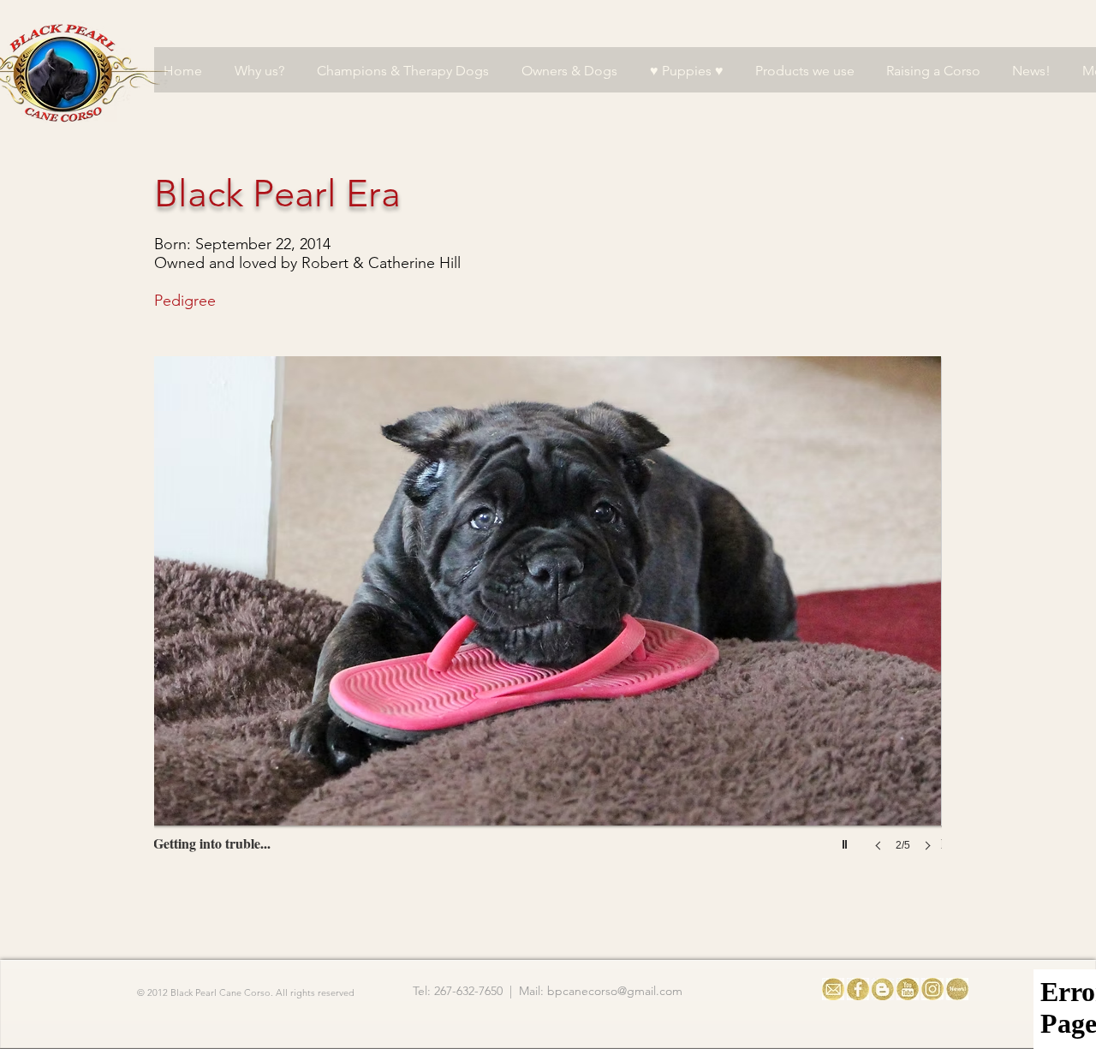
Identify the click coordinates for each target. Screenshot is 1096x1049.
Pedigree (185, 300)
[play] (847, 840)
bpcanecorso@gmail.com (614, 990)
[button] (566, 620)
